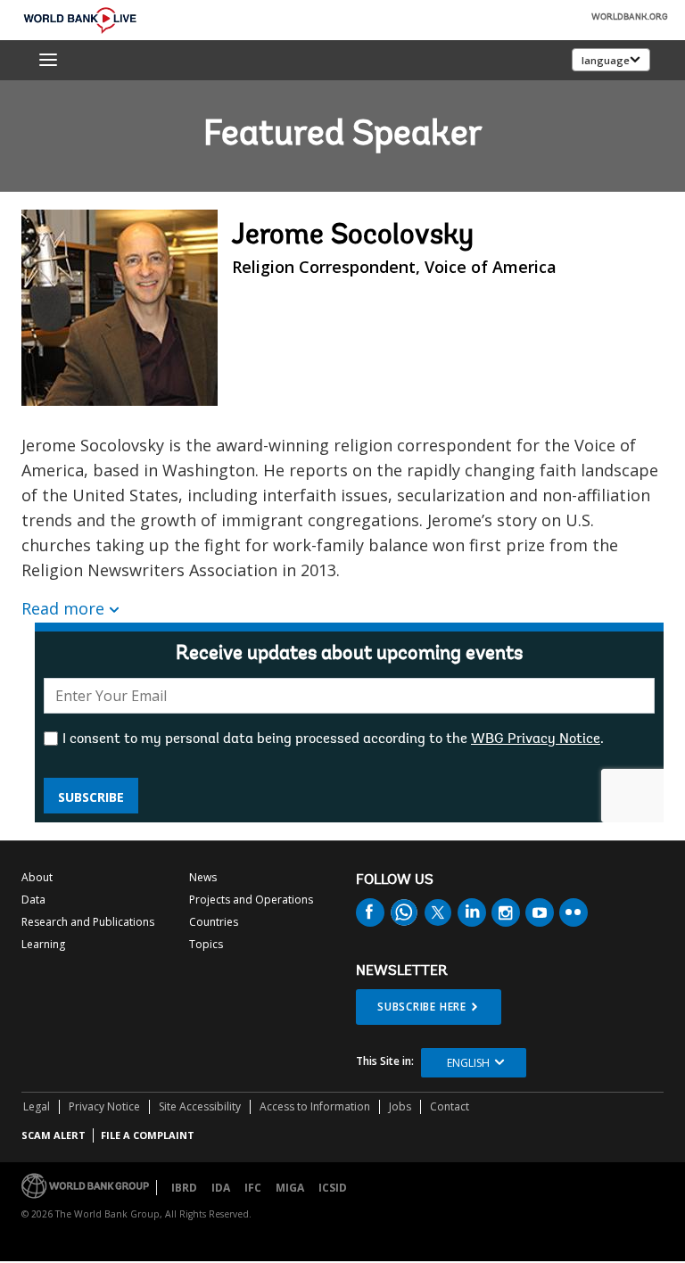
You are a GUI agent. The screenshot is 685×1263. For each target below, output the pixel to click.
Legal (36, 1106)
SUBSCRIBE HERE (421, 1006)
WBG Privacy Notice (535, 739)
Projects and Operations (251, 899)
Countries (213, 921)
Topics (206, 944)
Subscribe (91, 796)
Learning (43, 944)
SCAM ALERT (53, 1135)
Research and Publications (87, 921)
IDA (220, 1187)
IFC (252, 1187)
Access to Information (315, 1106)
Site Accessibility (200, 1106)
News (203, 877)
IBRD (184, 1187)
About (37, 877)
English (468, 1062)
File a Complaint (147, 1135)
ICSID (332, 1187)
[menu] (48, 59)
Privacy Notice (104, 1106)
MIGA (290, 1187)
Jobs (400, 1106)
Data (33, 899)
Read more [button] (62, 608)
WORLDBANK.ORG (629, 17)
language (606, 60)
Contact (449, 1106)
